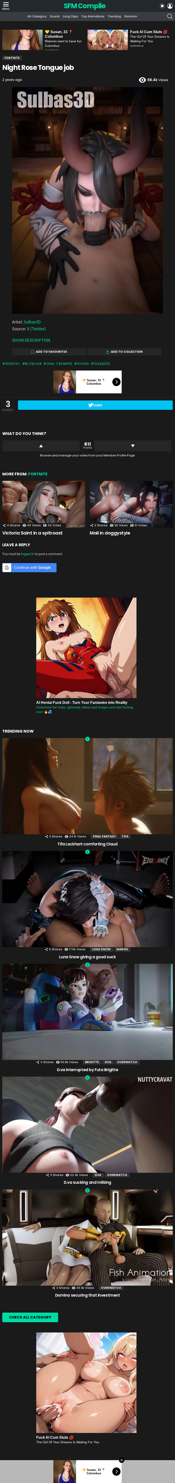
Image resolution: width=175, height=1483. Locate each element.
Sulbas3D (32, 322)
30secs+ (12, 363)
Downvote (133, 445)
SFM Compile (85, 6)
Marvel (122, 949)
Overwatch (127, 1062)
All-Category (36, 16)
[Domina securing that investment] (87, 1237)
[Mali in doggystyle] (131, 504)
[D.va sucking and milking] (87, 1125)
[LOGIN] (170, 6)
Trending (114, 16)
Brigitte (92, 1062)
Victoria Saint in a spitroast (32, 533)
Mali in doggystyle (110, 533)
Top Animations (92, 16)
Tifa (125, 836)
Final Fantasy (104, 836)
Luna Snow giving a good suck (87, 957)
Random (130, 16)
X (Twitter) (36, 328)
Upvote (41, 445)
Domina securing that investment (87, 1295)
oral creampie (59, 363)
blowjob (33, 363)
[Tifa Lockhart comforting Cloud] (87, 786)
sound (83, 363)
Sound (54, 16)
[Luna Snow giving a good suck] (87, 899)
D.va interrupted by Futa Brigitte (87, 1070)
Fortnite (37, 474)
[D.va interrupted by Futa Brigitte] (87, 1012)
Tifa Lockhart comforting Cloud (87, 844)
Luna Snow (101, 949)
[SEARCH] (170, 16)
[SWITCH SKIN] (162, 6)
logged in (27, 554)
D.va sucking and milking (87, 1182)
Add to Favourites (51, 352)
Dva (108, 1062)
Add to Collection (127, 352)
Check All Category (30, 1317)
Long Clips (70, 16)
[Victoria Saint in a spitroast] (43, 504)
